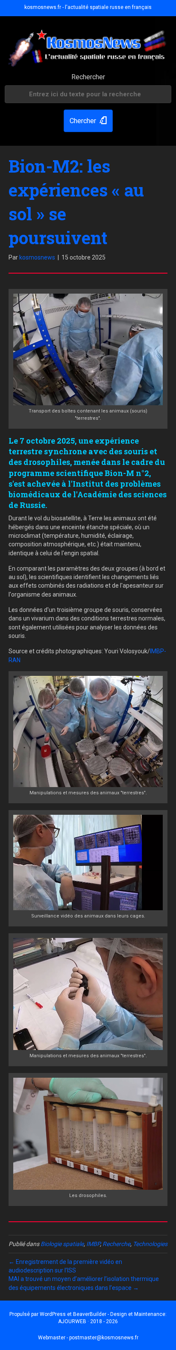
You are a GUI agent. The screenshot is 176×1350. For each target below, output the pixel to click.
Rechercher (88, 77)
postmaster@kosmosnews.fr (103, 1338)
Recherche (116, 1243)
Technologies (150, 1243)
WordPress (53, 1314)
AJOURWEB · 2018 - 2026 (88, 1321)
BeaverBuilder (89, 1314)
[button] (88, 121)
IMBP (93, 1243)
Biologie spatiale (62, 1243)
